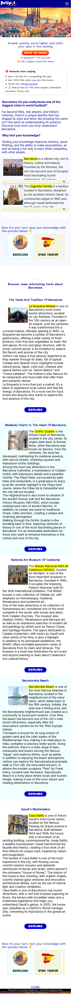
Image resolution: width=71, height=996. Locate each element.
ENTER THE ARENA (35, 52)
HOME (35, 987)
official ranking (28, 84)
